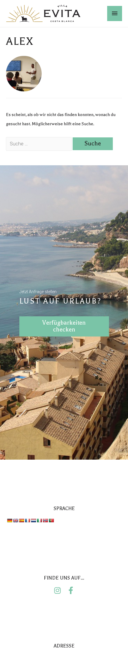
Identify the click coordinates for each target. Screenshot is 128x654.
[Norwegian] (45, 520)
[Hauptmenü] (114, 13)
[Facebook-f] (70, 590)
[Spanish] (21, 520)
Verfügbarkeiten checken (64, 326)
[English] (15, 520)
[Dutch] (33, 520)
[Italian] (39, 520)
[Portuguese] (51, 520)
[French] (27, 520)
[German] (9, 520)
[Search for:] (39, 144)
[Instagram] (57, 590)
